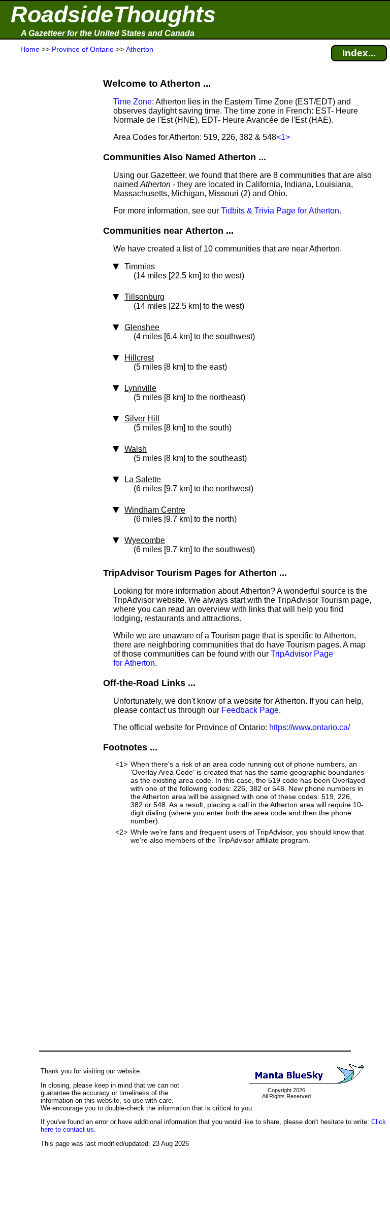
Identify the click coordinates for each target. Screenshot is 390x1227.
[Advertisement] (45, 254)
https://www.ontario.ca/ (309, 727)
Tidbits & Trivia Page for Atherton (280, 210)
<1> (283, 137)
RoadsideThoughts (113, 14)
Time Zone (132, 101)
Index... (359, 53)
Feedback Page (250, 710)
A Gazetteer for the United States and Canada (107, 33)
